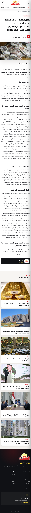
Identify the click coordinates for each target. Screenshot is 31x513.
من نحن (13, 474)
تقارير (29, 485)
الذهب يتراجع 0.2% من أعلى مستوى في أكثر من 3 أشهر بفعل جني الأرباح (16, 305)
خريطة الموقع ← (25, 502)
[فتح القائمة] (28, 2)
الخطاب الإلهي (27, 483)
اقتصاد (29, 481)
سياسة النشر (13, 477)
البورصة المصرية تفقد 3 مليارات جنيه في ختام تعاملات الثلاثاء (17, 360)
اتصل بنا (13, 481)
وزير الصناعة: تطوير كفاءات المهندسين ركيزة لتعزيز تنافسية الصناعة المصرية (16, 387)
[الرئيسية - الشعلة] (15, 3)
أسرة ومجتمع (27, 479)
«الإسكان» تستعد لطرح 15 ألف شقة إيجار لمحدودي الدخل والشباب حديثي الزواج (16, 332)
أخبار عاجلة (28, 477)
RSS (14, 483)
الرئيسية (29, 11)
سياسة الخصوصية (12, 479)
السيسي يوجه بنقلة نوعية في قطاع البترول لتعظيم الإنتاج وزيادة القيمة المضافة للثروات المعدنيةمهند (16, 415)
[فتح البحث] (2, 2)
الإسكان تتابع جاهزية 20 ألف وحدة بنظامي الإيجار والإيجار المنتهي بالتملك (16, 442)
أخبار (29, 474)
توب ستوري (24, 11)
